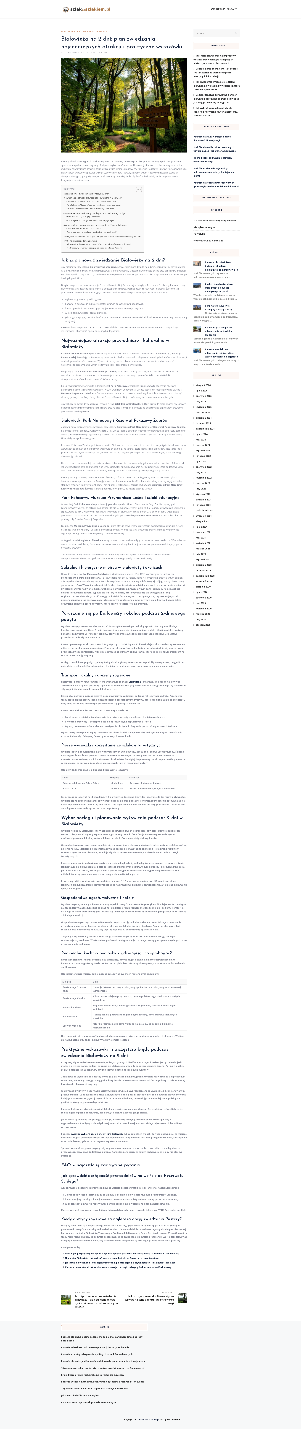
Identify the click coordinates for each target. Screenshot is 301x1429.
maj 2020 (201, 603)
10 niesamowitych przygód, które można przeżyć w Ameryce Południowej (102, 1368)
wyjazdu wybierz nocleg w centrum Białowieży (97, 1133)
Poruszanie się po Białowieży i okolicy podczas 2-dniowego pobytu (95, 213)
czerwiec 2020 (203, 597)
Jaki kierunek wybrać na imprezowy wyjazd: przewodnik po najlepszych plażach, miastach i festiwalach (214, 59)
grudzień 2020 (203, 564)
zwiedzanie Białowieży (119, 260)
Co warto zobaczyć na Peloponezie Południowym (88, 1402)
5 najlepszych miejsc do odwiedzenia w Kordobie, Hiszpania (219, 331)
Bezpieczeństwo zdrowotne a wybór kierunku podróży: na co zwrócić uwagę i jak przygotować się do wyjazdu (216, 98)
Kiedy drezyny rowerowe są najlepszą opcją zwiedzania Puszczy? (94, 248)
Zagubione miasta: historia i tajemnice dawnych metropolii (94, 1388)
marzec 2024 (203, 445)
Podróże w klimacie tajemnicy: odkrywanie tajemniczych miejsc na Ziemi (213, 172)
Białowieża (135, 681)
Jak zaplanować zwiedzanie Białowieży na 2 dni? (86, 193)
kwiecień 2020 (203, 608)
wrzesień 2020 (204, 581)
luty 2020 (201, 619)
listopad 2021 (203, 504)
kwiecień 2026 (203, 406)
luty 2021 (201, 554)
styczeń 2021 (203, 559)
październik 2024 (205, 428)
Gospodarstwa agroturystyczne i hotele (84, 228)
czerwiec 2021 (203, 532)
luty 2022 (201, 488)
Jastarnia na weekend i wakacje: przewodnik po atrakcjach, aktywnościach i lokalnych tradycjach (120, 1262)
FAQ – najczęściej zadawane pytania (80, 241)
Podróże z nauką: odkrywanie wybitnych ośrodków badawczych (96, 1354)
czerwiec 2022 (203, 466)
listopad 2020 (203, 570)
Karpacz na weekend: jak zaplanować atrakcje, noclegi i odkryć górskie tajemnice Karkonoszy (118, 1267)
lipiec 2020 (201, 592)
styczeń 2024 (203, 450)
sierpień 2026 (203, 385)
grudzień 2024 (203, 417)
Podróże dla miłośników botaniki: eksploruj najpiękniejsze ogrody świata (221, 266)
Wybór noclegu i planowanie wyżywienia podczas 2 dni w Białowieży (95, 225)
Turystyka (199, 233)
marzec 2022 (203, 483)
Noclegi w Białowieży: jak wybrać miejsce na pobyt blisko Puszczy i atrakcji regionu (112, 1258)
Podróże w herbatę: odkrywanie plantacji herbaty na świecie (95, 1347)
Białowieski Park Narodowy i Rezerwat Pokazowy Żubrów (91, 201)
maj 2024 (201, 439)
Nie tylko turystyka (204, 227)
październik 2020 (205, 575)
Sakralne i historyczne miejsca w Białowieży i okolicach (90, 208)
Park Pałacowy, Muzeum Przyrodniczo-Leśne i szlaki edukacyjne (94, 205)
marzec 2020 (203, 613)
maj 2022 (201, 472)
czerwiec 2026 (203, 395)
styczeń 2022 (203, 494)
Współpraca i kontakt (224, 9)
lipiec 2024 (201, 434)
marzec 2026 (203, 412)
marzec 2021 (203, 548)
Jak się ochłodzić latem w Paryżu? (80, 1395)
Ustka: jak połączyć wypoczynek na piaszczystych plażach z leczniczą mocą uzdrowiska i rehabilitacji (122, 1253)
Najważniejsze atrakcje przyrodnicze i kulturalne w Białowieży (92, 198)
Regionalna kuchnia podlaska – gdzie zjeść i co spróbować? (91, 232)
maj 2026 (201, 401)
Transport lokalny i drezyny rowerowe (83, 216)
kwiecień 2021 (203, 543)
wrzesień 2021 (204, 515)
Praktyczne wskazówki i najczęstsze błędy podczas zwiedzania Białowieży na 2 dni (102, 236)
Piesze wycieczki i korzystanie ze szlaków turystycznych (90, 220)
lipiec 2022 (201, 461)
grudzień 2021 (203, 499)
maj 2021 (201, 537)
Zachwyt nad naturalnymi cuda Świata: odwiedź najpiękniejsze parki (219, 287)
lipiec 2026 (201, 390)
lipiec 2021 (201, 526)
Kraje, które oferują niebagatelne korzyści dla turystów (92, 1374)
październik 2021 (205, 510)
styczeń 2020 (203, 624)
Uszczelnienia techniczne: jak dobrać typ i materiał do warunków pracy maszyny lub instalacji (215, 72)
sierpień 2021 (203, 521)
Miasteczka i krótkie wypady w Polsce (84, 31)
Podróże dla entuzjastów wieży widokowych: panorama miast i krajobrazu (103, 1361)
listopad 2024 (203, 423)
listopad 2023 (203, 455)
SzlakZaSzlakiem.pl (149, 1419)
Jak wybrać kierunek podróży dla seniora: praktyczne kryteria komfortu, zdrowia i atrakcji (215, 111)
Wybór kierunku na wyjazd (208, 240)
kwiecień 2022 (203, 477)
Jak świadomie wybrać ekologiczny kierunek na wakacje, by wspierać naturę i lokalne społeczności (216, 85)
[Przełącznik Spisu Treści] (137, 189)
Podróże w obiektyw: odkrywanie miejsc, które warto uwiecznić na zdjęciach (221, 353)
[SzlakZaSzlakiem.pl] (87, 9)
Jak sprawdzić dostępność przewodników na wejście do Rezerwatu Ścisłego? (99, 244)
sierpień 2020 (203, 586)
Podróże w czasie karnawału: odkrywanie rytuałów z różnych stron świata (102, 1381)
